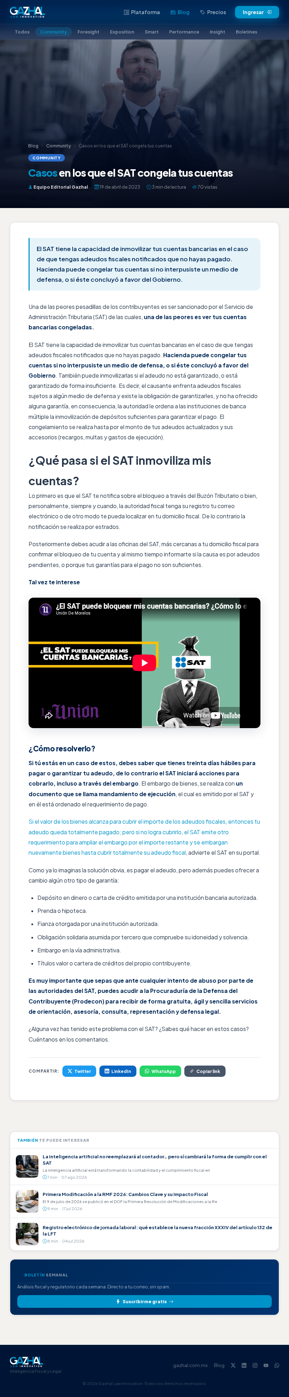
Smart (152, 32)
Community (53, 32)
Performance (184, 32)
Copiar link (208, 1071)
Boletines (246, 32)
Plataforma (145, 12)
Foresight (88, 32)
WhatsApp (164, 1071)
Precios (216, 12)
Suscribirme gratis (145, 1301)
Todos (22, 32)
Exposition (122, 32)
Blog (184, 12)
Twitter (82, 1071)
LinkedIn (121, 1071)
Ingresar (253, 12)
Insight (217, 32)
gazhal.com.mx (190, 1365)
